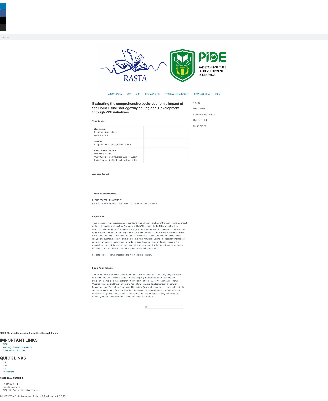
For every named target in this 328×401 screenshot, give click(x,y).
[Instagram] (3, 27)
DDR (138, 94)
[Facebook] (3, 13)
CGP (129, 94)
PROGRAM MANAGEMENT (176, 94)
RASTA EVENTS (152, 94)
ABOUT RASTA (115, 94)
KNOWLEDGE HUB (202, 94)
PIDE (217, 94)
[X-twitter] (3, 20)
